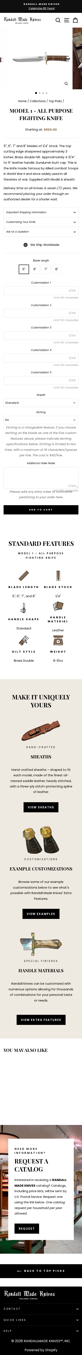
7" (45, 269)
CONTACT (12, 1309)
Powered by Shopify (41, 1350)
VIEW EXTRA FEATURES (41, 1020)
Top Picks (55, 101)
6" (34, 269)
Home (22, 101)
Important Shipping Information (26, 212)
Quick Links (15, 1320)
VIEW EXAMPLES (41, 914)
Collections (38, 101)
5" (23, 269)
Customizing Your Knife (20, 222)
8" (56, 269)
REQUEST (27, 1228)
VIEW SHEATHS (41, 807)
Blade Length (41, 260)
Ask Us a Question (17, 231)
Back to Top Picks (44, 1271)
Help (8, 1331)
